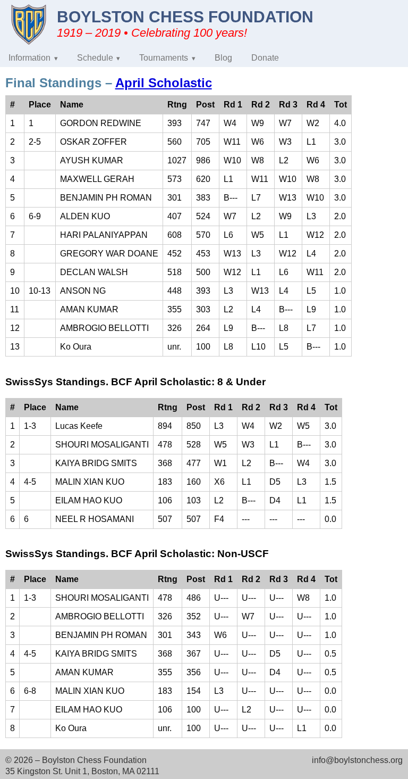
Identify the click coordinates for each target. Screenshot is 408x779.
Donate (265, 57)
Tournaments (163, 57)
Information (29, 57)
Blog (223, 57)
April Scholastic (163, 83)
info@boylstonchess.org (357, 760)
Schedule (95, 57)
